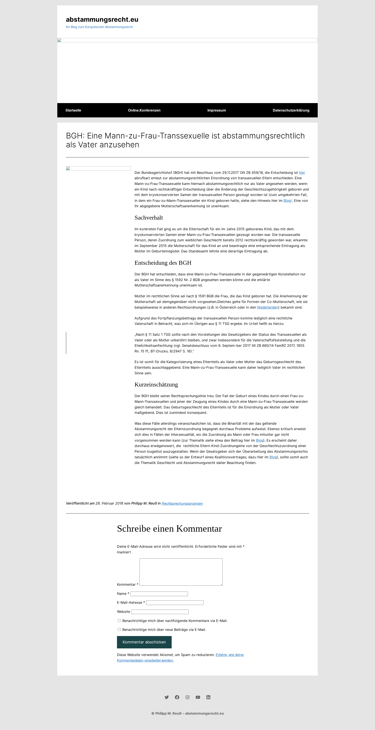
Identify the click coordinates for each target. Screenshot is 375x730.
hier (302, 172)
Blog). (288, 200)
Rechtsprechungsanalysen (182, 503)
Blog (259, 440)
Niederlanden (267, 307)
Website (123, 611)
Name (123, 593)
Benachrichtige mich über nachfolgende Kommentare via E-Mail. (174, 620)
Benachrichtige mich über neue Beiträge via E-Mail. (164, 629)
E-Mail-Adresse (131, 602)
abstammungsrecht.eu (102, 19)
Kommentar (127, 584)
